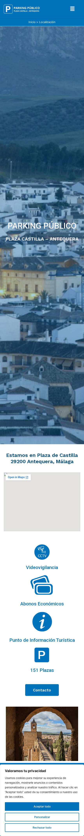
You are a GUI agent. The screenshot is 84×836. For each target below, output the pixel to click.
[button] (72, 9)
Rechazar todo (42, 827)
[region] (42, 800)
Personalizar (42, 817)
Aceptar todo (42, 806)
